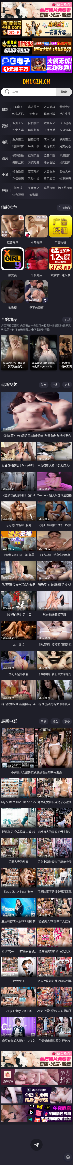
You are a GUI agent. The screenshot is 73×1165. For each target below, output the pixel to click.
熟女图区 (49, 162)
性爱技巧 (65, 178)
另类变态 (65, 146)
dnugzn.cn (36, 82)
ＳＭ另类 (65, 130)
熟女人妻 (18, 130)
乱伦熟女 (49, 146)
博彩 (5, 109)
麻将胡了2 (18, 114)
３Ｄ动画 (65, 123)
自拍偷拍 (33, 123)
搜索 (64, 92)
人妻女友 (49, 171)
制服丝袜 (18, 146)
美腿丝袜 (18, 162)
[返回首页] (68, 1157)
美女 (43, 385)
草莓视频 (49, 188)
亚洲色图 (33, 155)
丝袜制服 (33, 130)
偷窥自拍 (18, 155)
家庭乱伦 (33, 171)
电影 (5, 142)
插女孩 (18, 188)
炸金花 (33, 114)
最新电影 (9, 721)
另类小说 (33, 178)
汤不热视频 (65, 188)
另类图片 (65, 162)
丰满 (43, 721)
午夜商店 (33, 188)
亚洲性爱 (18, 139)
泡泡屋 (33, 195)
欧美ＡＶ (49, 123)
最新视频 (9, 384)
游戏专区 (65, 107)
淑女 (55, 721)
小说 (5, 174)
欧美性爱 (65, 139)
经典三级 (33, 146)
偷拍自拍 (33, 139)
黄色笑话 (49, 178)
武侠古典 (65, 171)
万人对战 (49, 107)
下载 (67, 320)
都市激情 (18, 171)
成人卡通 (49, 139)
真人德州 (33, 107)
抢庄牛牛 (65, 114)
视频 (5, 126)
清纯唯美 (33, 162)
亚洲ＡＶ (18, 123)
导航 (5, 190)
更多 (67, 385)
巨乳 (55, 385)
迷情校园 (18, 178)
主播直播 (49, 130)
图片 (5, 158)
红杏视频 (18, 195)
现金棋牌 (49, 114)
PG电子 (18, 107)
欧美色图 (49, 155)
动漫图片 (65, 155)
